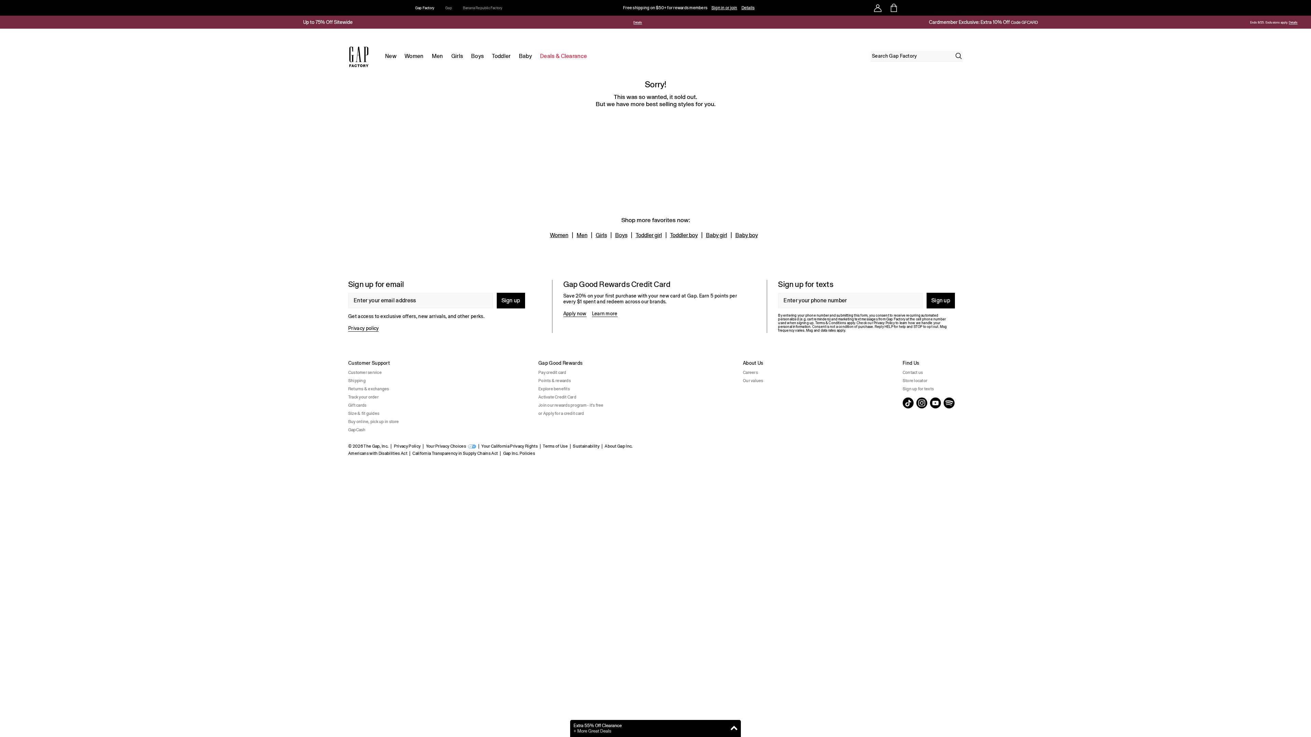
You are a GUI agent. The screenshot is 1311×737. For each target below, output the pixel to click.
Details (748, 7)
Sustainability (586, 446)
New (390, 56)
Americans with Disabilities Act (377, 453)
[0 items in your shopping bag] (893, 8)
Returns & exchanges (368, 389)
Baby (525, 56)
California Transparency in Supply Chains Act (455, 453)
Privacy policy (363, 328)
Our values (753, 380)
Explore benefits (554, 389)
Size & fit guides (363, 413)
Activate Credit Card (557, 397)
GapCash (357, 430)
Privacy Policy (407, 446)
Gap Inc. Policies (519, 453)
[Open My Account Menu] (878, 8)
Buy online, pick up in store (373, 421)
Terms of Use (555, 446)
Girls (457, 56)
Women (414, 56)
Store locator (915, 380)
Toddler (501, 56)
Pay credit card (552, 372)
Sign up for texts (918, 389)
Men (437, 56)
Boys (477, 56)
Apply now (575, 313)
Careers (750, 372)
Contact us (913, 372)
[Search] (959, 56)
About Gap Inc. (619, 446)
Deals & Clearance (563, 56)
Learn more (605, 313)
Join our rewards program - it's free (571, 405)
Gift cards (357, 405)
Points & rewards (554, 380)
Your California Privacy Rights (509, 446)
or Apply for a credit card (561, 413)
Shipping (357, 380)
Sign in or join (724, 7)
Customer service (365, 372)
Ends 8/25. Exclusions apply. (1269, 22)
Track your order (363, 397)
